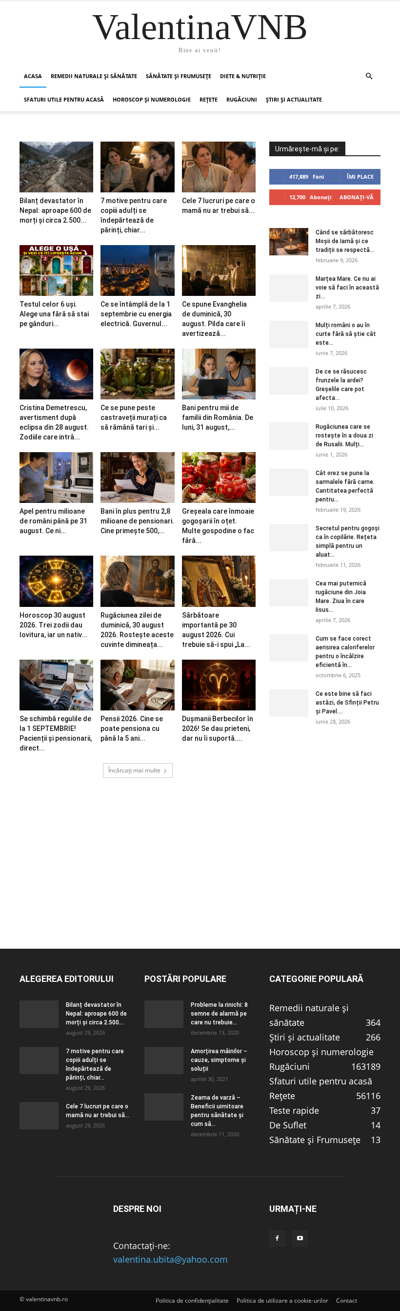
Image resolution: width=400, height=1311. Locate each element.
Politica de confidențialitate (192, 1300)
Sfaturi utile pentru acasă (64, 99)
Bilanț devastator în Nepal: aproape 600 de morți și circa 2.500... (55, 210)
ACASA (33, 76)
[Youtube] (300, 1239)
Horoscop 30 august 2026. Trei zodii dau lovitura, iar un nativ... (53, 625)
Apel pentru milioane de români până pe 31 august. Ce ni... (53, 521)
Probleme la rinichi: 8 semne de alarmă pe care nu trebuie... (219, 1013)
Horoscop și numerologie (152, 99)
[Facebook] (277, 1239)
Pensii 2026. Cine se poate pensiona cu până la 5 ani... (131, 728)
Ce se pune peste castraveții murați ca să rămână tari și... (133, 417)
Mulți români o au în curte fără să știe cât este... (346, 334)
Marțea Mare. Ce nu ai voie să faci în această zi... (347, 287)
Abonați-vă (357, 197)
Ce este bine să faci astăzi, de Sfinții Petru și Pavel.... (347, 702)
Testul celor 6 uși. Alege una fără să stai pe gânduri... (54, 314)
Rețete (209, 99)
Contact (346, 1300)
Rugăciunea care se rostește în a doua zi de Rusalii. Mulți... (344, 435)
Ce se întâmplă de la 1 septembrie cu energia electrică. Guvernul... (136, 314)
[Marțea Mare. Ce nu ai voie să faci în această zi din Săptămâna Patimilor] (288, 288)
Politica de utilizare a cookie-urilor (282, 1300)
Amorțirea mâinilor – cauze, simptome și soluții (219, 1060)
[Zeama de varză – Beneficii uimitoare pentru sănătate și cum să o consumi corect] (163, 1107)
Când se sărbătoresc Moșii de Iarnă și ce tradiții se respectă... (345, 241)
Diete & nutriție (243, 76)
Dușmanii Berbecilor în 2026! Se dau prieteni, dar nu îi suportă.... (217, 728)
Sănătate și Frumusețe (178, 76)
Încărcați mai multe (134, 770)
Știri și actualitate (294, 99)
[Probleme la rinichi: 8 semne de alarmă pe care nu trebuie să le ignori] (163, 1014)
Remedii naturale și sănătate (94, 76)
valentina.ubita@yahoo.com (170, 1259)
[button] (368, 76)
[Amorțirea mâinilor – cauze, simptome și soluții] (163, 1060)
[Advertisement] (200, 880)
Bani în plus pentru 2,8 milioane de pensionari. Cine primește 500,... (137, 521)
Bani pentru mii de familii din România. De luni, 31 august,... (217, 417)
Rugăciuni (241, 99)
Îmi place (360, 176)
